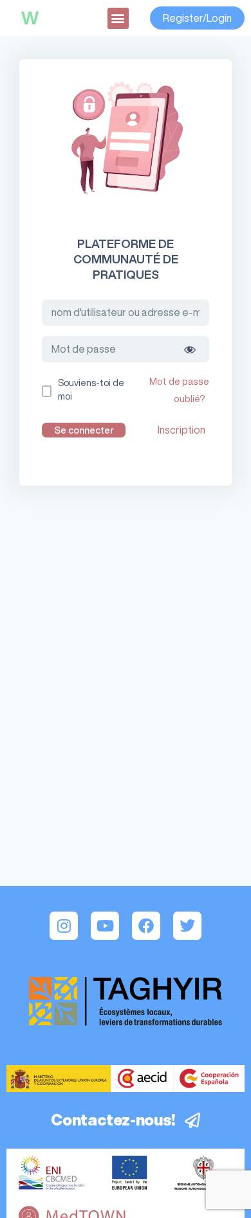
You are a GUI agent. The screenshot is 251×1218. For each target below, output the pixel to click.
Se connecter (84, 430)
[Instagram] (64, 926)
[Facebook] (146, 926)
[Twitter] (187, 926)
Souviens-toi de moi (91, 389)
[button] (118, 18)
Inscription (181, 430)
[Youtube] (105, 926)
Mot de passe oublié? (179, 389)
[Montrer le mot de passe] (190, 349)
